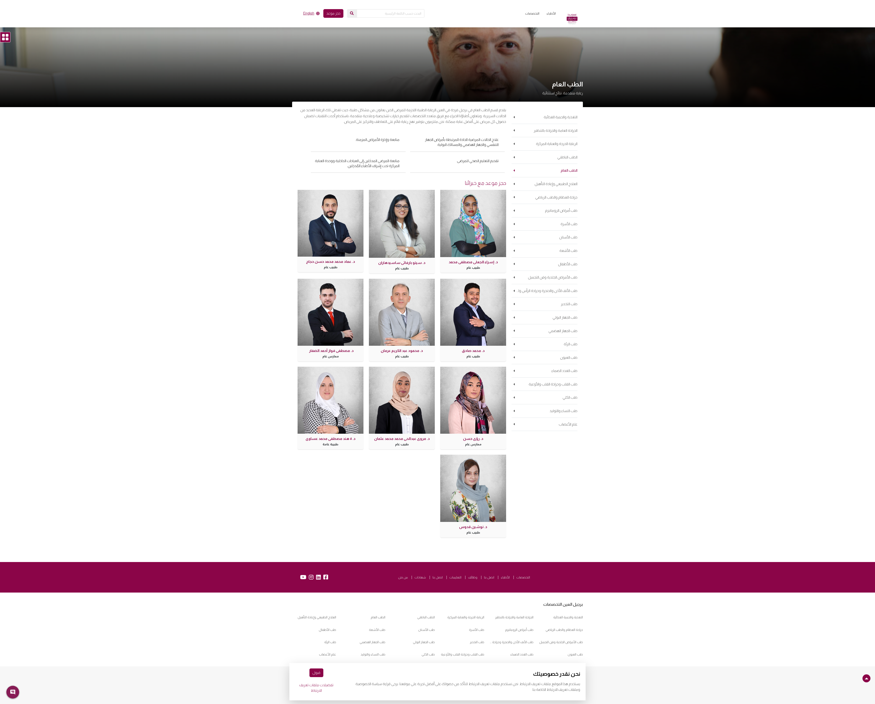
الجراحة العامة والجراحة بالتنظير (514, 617)
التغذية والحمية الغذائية (568, 617)
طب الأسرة (476, 630)
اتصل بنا (489, 577)
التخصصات (532, 13)
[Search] (352, 13)
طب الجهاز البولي (424, 642)
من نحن (403, 577)
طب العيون (575, 654)
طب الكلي (428, 654)
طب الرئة (330, 642)
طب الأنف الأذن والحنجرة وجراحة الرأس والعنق (512, 642)
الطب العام (378, 617)
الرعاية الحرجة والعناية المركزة (465, 617)
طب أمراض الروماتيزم (519, 630)
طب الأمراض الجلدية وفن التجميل (561, 642)
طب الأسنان (426, 630)
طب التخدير (477, 642)
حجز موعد (333, 13)
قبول (316, 673)
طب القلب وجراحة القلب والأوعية (462, 654)
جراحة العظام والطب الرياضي (564, 630)
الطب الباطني (426, 617)
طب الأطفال (327, 630)
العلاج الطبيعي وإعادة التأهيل (317, 617)
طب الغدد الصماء (521, 654)
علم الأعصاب (327, 654)
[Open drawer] (5, 37)
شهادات (420, 577)
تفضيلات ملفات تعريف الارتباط (316, 687)
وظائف (472, 577)
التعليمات (455, 577)
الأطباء (551, 13)
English (308, 13)
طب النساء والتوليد (373, 654)
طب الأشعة (377, 630)
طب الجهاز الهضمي (372, 642)
